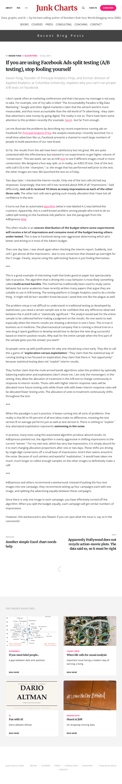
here (68, 120)
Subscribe (108, 8)
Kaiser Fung (15, 55)
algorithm (49, 206)
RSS (18, 8)
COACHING (81, 24)
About (9, 8)
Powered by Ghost (107, 765)
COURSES (37, 24)
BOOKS (24, 24)
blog (23, 219)
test (62, 159)
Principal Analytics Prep (37, 133)
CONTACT (96, 24)
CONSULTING (64, 24)
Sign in (93, 8)
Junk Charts (57, 8)
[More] (26, 8)
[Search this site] (83, 8)
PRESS (49, 24)
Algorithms (30, 55)
